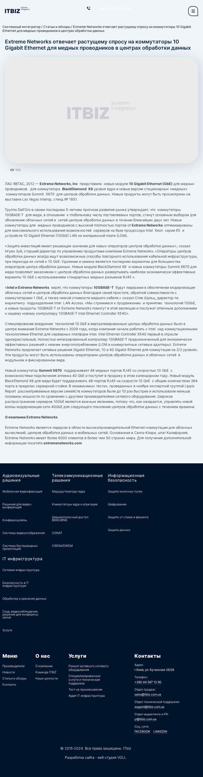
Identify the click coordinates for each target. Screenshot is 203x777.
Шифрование (117, 504)
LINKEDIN (160, 731)
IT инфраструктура (22, 558)
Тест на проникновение (85, 689)
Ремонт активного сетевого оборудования (88, 668)
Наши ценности (46, 678)
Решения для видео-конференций (17, 505)
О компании (43, 666)
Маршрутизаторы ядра (68, 491)
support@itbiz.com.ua (149, 707)
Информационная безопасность (126, 478)
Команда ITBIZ (45, 672)
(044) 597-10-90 (115, 8)
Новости (8, 672)
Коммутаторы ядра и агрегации (75, 504)
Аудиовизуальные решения (21, 478)
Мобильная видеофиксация (22, 491)
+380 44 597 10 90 (147, 682)
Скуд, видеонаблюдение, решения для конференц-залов (20, 614)
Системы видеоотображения (23, 533)
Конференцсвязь (14, 520)
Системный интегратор (21, 27)
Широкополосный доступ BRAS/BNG (70, 518)
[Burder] (193, 11)
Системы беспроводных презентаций (20, 547)
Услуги (7, 630)
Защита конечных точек (125, 491)
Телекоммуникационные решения (77, 478)
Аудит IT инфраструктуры (87, 695)
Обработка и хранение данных (24, 598)
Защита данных (119, 530)
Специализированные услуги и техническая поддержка (85, 679)
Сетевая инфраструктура (20, 570)
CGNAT (57, 533)
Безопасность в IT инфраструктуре (15, 584)
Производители (13, 666)
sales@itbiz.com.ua (147, 694)
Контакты (9, 684)
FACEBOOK (142, 731)
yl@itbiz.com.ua (145, 719)
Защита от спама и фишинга (128, 517)
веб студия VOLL (112, 757)
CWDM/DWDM (62, 546)
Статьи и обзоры (56, 27)
